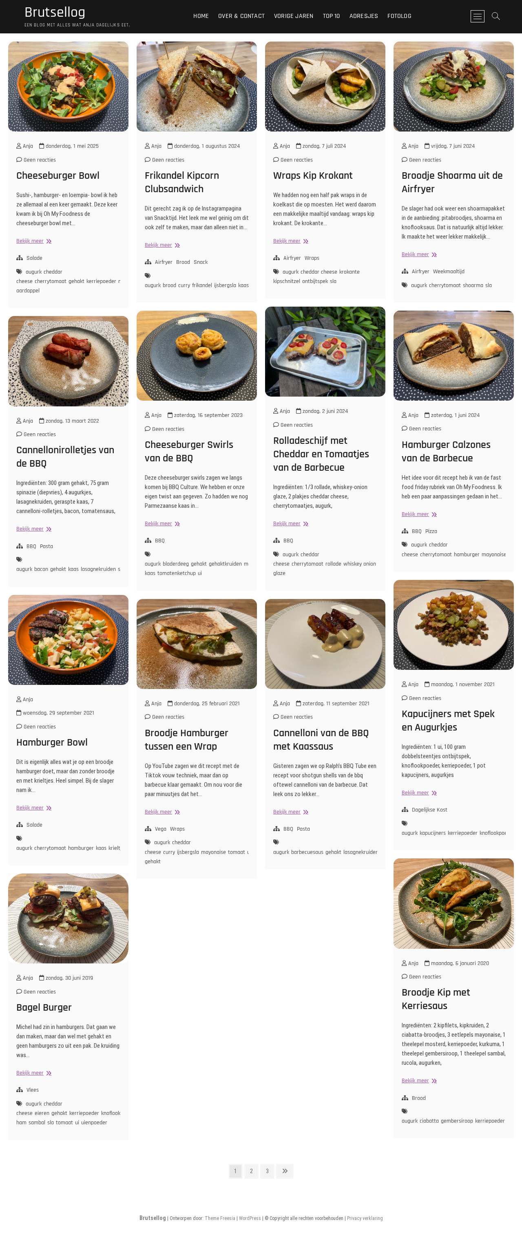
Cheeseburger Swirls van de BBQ (189, 451)
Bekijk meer (32, 241)
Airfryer (164, 262)
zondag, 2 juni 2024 (324, 411)
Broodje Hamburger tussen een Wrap (186, 739)
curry (184, 285)
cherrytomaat (50, 281)
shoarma (473, 285)
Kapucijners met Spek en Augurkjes (448, 720)
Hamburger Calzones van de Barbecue (446, 451)
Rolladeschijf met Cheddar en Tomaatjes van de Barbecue (321, 454)
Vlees (33, 1090)
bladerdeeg (176, 564)
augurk (34, 272)
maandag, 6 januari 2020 (459, 963)
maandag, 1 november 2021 (462, 684)
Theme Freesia (220, 1218)
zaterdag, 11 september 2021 (335, 703)
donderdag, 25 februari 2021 (206, 703)
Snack (201, 262)
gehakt (76, 281)
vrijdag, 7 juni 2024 (452, 146)
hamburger (467, 554)
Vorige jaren (293, 16)
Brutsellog (54, 13)
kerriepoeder (101, 281)
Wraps (312, 258)
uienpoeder (94, 1122)
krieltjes (117, 848)
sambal (37, 1122)
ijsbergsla (225, 285)
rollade (333, 564)
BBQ (288, 540)
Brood (183, 262)
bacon (41, 569)
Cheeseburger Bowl (58, 175)
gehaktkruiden (225, 564)
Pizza (431, 531)
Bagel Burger (44, 1007)
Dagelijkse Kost (429, 810)
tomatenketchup (176, 573)
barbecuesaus (307, 852)
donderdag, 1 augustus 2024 (206, 146)
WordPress (250, 1218)
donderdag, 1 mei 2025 (71, 146)
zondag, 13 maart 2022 (71, 421)
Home (201, 16)
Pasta (46, 546)
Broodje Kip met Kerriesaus (436, 999)
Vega (160, 829)
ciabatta (429, 1121)
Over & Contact (241, 16)
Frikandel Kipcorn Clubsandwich (182, 182)
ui (200, 573)
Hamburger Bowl (52, 742)
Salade (34, 258)
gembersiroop (457, 1121)
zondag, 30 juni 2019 (68, 978)
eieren (42, 1113)
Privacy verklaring (365, 1218)
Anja (27, 146)
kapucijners (433, 833)
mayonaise (494, 554)
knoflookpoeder (497, 833)
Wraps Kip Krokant (313, 175)
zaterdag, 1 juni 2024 (454, 415)
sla (333, 281)
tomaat (236, 852)
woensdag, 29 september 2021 (57, 713)
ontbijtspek (315, 281)
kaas (243, 285)
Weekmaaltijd (448, 271)
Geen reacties (39, 160)
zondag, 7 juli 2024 (323, 146)
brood (169, 285)
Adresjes (363, 16)
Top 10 (331, 16)
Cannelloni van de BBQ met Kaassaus (321, 739)
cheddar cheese (319, 272)
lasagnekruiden (98, 569)
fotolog (399, 16)
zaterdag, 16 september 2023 (208, 415)
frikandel (202, 285)
